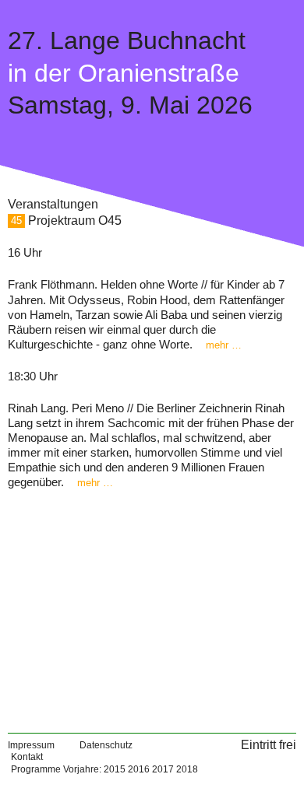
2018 (187, 769)
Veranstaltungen (53, 204)
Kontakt (27, 756)
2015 (114, 769)
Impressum (31, 745)
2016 (139, 769)
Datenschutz (106, 745)
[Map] (152, 605)
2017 (163, 769)
